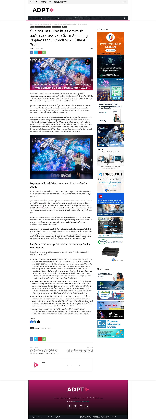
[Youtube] (125, 2)
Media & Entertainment (46, 26)
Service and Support (56, 26)
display (37, 328)
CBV (32, 48)
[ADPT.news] (43, 10)
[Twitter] (123, 2)
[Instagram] (75, 406)
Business (37, 24)
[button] (124, 18)
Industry (37, 26)
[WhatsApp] (44, 52)
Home (31, 24)
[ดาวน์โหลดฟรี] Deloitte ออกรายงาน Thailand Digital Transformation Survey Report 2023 (79, 351)
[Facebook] (121, 2)
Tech (49, 328)
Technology (64, 26)
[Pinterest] (40, 52)
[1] (41, 207)
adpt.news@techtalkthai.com (81, 401)
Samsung (43, 328)
